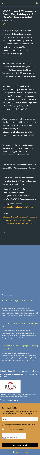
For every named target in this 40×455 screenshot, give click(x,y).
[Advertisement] (20, 268)
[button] (3, 24)
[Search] (37, 3)
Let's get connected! (20, 445)
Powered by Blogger (21, 452)
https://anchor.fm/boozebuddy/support (18, 207)
